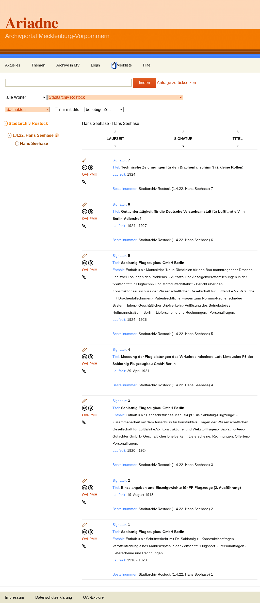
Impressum (14, 597)
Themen (38, 65)
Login (95, 65)
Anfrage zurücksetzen (176, 82)
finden (144, 82)
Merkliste (124, 65)
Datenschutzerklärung (53, 597)
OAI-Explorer (94, 597)
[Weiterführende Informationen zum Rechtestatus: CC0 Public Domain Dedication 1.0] (87, 167)
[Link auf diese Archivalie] (84, 181)
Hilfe (146, 65)
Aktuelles (12, 65)
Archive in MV (68, 65)
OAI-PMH (89, 174)
